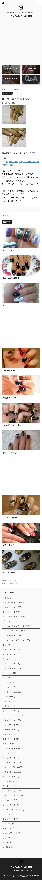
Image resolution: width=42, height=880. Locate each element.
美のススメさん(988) (11, 453)
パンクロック (8, 545)
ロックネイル (8, 215)
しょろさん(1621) (10, 517)
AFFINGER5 (24, 877)
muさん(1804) (9, 572)
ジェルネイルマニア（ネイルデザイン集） (21, 871)
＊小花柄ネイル (14, 583)
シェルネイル (13, 580)
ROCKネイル (8, 250)
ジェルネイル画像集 (21, 16)
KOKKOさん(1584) (11, 278)
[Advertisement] (21, 41)
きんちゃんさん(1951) (12, 370)
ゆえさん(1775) (9, 398)
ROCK (6, 305)
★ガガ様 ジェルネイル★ (14, 425)
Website (34, 153)
